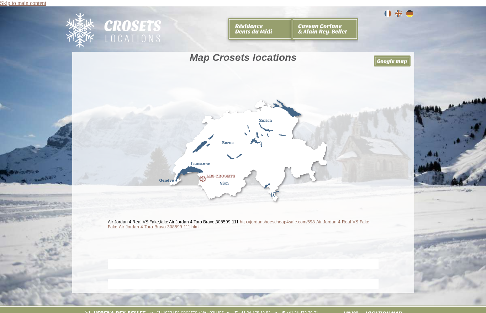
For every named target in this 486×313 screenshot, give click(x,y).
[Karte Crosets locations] (409, 15)
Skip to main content (23, 3)
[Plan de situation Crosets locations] (387, 15)
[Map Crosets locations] (398, 15)
